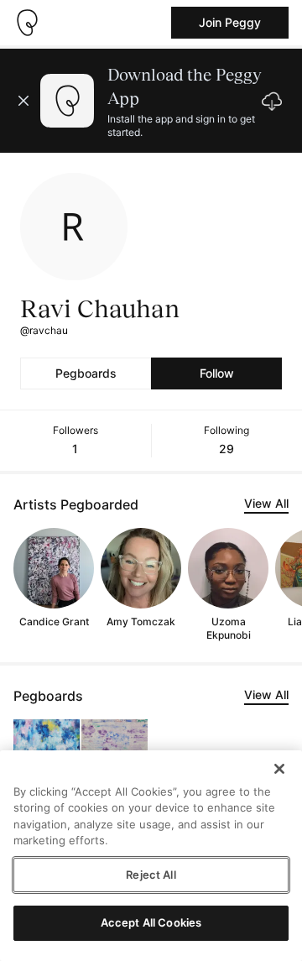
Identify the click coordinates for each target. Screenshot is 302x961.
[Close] (279, 768)
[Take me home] (26, 22)
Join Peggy (230, 22)
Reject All (150, 874)
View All (266, 503)
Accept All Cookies (151, 922)
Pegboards (86, 373)
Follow (217, 373)
